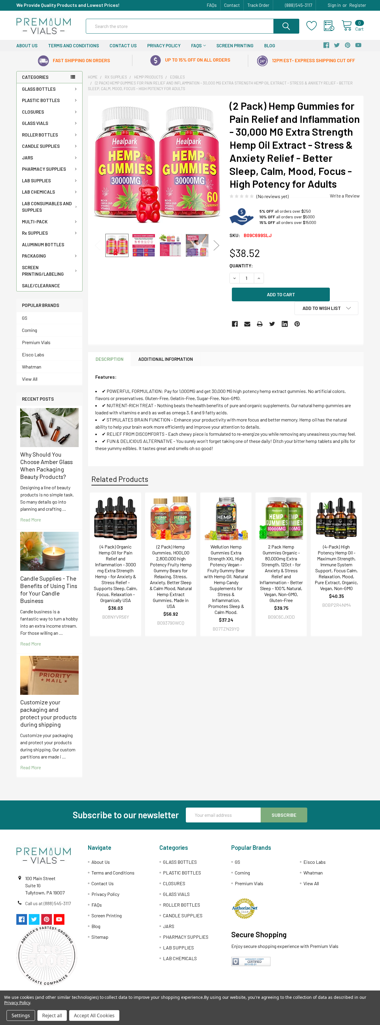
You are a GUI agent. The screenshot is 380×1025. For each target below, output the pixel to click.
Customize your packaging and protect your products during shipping (48, 713)
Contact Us (123, 45)
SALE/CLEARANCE (41, 285)
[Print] (259, 324)
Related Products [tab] (119, 478)
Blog (269, 45)
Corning (29, 330)
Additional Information (165, 359)
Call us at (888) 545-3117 (48, 903)
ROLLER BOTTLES (40, 134)
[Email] (247, 324)
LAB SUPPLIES (36, 180)
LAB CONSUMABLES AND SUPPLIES (47, 207)
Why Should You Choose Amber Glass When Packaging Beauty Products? (46, 465)
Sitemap (99, 937)
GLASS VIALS (35, 123)
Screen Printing (235, 45)
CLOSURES (33, 112)
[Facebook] (234, 324)
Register (357, 5)
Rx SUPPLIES (35, 233)
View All (29, 379)
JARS (27, 157)
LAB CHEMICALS (38, 192)
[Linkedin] (284, 324)
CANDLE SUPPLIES (41, 146)
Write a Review (345, 195)
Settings (21, 1015)
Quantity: (241, 265)
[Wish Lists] (315, 26)
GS (24, 318)
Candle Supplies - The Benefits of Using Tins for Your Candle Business (48, 589)
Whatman (31, 366)
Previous (98, 245)
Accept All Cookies (94, 1015)
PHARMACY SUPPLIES (44, 169)
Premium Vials (36, 342)
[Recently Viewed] (332, 26)
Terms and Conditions (73, 45)
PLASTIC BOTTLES (41, 100)
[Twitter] (272, 324)
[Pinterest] (297, 324)
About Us (26, 45)
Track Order (258, 5)
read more (30, 519)
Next (216, 245)
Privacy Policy (163, 45)
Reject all (52, 1015)
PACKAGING (34, 255)
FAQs (212, 5)
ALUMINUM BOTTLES (43, 244)
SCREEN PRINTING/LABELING (43, 271)
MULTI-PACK (35, 221)
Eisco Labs (33, 354)
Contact (232, 5)
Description (110, 359)
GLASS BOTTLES (39, 89)
